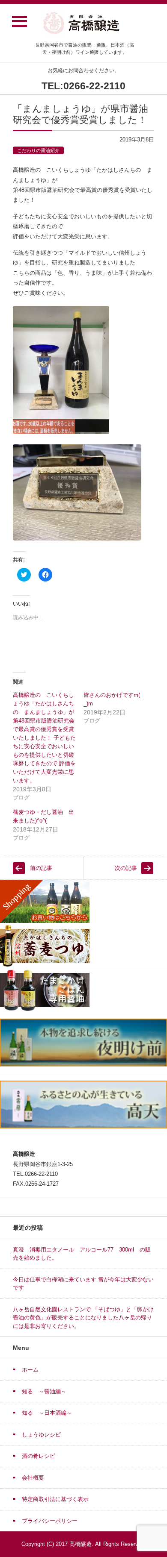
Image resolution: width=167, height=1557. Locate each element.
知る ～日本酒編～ (47, 1413)
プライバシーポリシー (50, 1521)
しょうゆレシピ (41, 1434)
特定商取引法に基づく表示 (55, 1499)
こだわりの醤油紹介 (38, 150)
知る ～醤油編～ (44, 1391)
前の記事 (41, 868)
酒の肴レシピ (38, 1456)
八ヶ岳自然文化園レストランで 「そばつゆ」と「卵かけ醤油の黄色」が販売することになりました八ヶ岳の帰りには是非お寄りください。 (83, 1317)
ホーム (30, 1369)
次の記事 (126, 868)
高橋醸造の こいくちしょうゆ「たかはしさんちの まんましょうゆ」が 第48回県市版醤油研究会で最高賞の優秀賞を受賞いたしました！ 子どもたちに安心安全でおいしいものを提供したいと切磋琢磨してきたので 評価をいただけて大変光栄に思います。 (44, 738)
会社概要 (33, 1478)
